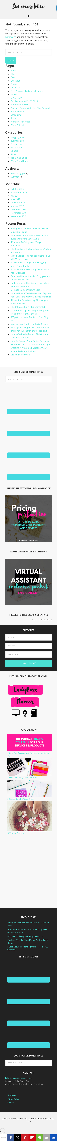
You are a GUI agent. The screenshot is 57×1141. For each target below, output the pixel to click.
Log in (28, 1121)
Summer (15, 176)
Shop (13, 118)
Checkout (15, 80)
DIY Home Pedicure (20, 354)
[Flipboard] (32, 1137)
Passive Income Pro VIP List (24, 101)
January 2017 (17, 206)
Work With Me (18, 125)
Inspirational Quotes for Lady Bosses (29, 324)
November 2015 (19, 216)
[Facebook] (10, 1137)
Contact (14, 84)
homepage (10, 36)
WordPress (49, 1119)
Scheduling (16, 114)
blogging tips (17, 137)
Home (14, 94)
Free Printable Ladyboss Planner (27, 91)
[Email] (46, 1137)
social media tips (19, 157)
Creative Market (46, 620)
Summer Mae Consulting (28, 6)
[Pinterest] (24, 1137)
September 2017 (19, 192)
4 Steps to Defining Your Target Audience (25, 936)
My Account (16, 97)
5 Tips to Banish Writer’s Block (26, 289)
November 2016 (19, 212)
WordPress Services (20, 121)
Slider (13, 154)
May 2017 (15, 199)
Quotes (14, 150)
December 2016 (18, 209)
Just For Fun (17, 147)
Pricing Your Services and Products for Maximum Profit (28, 754)
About (14, 70)
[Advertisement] (28, 871)
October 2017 (17, 189)
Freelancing (16, 144)
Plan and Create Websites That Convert (30, 108)
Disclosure (16, 87)
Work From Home (19, 161)
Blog (13, 74)
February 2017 (18, 202)
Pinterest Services (19, 104)
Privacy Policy (17, 111)
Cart (13, 77)
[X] (17, 1137)
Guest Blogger (18, 173)
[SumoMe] (53, 1137)
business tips (17, 140)
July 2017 (15, 195)
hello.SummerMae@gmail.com (18, 1078)
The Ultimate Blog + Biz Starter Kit (28, 306)
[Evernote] (39, 1137)
